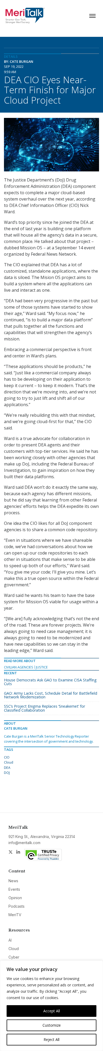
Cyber (13, 957)
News (13, 881)
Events (14, 889)
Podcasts (16, 906)
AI (10, 940)
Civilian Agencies (18, 667)
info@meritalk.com (24, 842)
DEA (7, 767)
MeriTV (14, 914)
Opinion (15, 897)
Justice (42, 667)
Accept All (51, 1010)
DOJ (7, 772)
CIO (7, 757)
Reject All (51, 1039)
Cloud (8, 762)
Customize (52, 1025)
